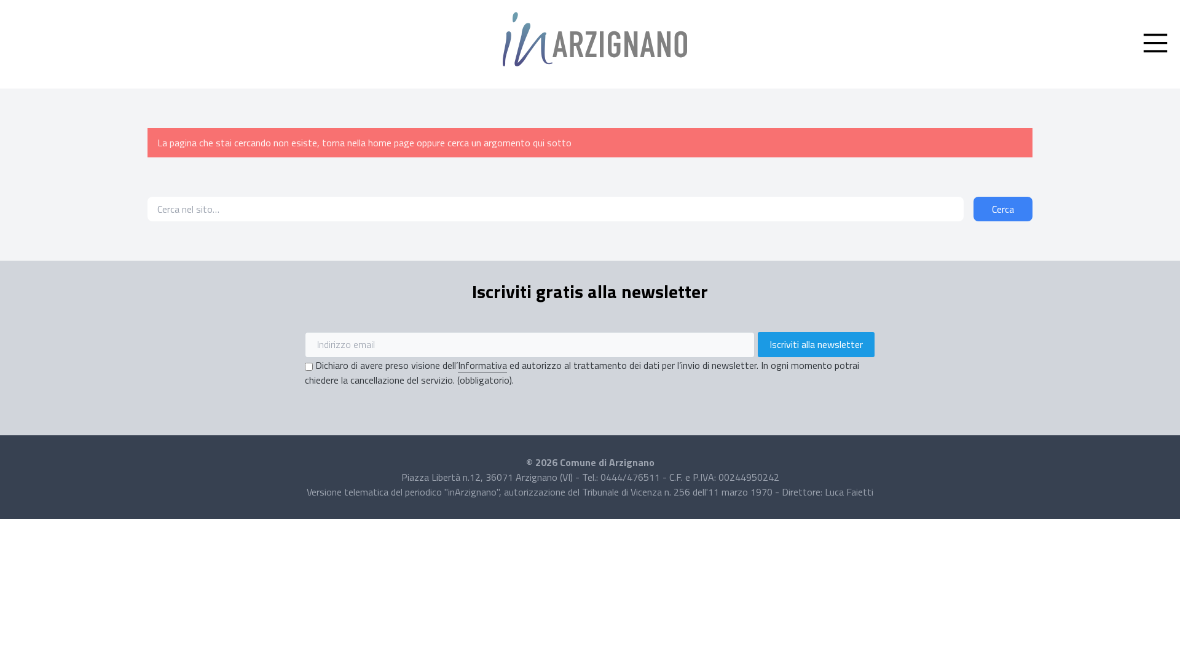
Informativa (482, 365)
